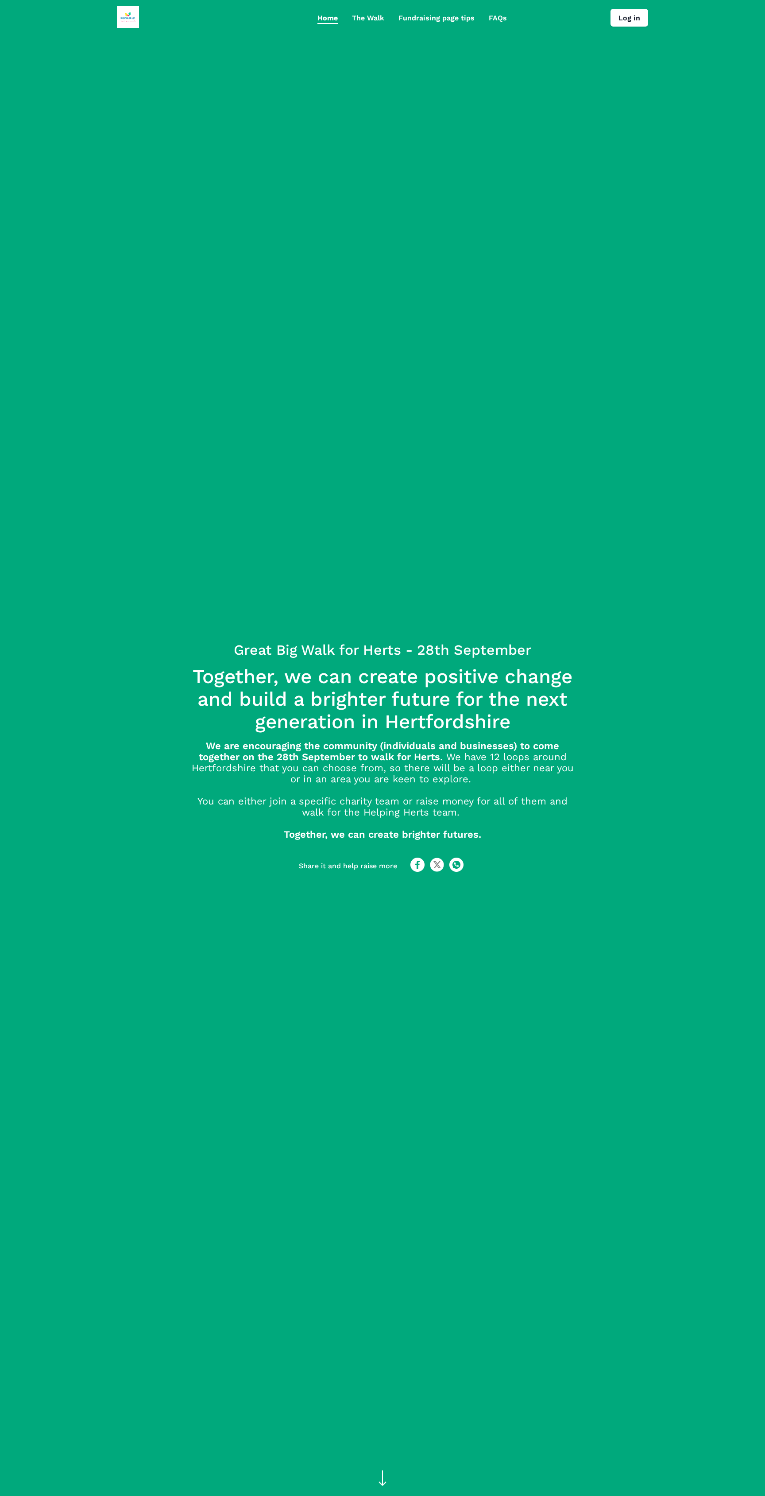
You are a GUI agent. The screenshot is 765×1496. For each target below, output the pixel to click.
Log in (629, 18)
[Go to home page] (128, 25)
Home (327, 18)
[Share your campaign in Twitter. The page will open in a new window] (437, 869)
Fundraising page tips (436, 18)
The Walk (368, 18)
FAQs (498, 18)
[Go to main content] (382, 1479)
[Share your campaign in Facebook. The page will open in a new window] (417, 869)
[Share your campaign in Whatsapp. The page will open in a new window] (456, 869)
